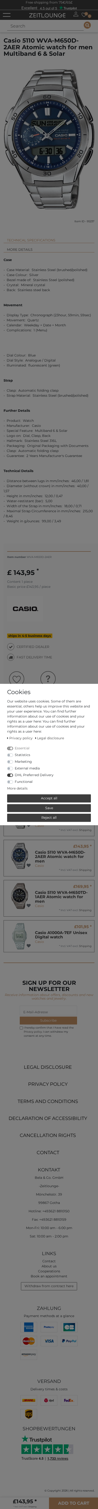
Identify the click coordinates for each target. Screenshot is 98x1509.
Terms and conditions (48, 1101)
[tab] (49, 238)
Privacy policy (48, 1084)
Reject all (49, 817)
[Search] (87, 25)
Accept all (49, 798)
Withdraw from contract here (49, 1286)
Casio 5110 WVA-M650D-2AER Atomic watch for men (60, 856)
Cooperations (49, 1271)
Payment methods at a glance (49, 1316)
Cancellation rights (48, 1135)
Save (49, 808)
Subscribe (48, 1020)
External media (27, 768)
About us (49, 1266)
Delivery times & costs (49, 1389)
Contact (48, 1152)
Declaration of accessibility (48, 1118)
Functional (24, 782)
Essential (22, 748)
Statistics (22, 755)
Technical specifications (31, 240)
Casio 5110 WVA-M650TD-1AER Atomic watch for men (61, 896)
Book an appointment (49, 1276)
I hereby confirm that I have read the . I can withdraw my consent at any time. (49, 1031)
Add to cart (73, 1503)
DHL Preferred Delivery (34, 775)
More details (20, 249)
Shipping (85, 830)
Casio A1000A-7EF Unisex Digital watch (61, 934)
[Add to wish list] (29, 825)
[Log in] (76, 14)
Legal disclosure (48, 1067)
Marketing (23, 761)
